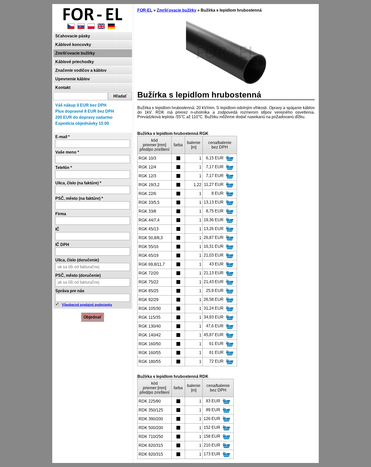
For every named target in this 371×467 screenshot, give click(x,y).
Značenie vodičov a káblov (81, 70)
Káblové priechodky (74, 62)
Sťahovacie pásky (72, 36)
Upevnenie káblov (72, 79)
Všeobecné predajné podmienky (87, 305)
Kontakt (62, 87)
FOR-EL (144, 10)
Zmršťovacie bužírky (75, 53)
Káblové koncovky (73, 44)
